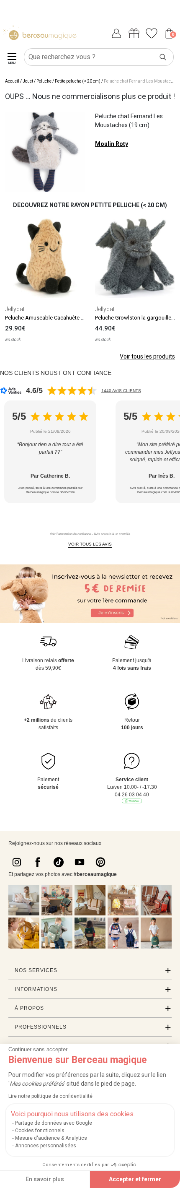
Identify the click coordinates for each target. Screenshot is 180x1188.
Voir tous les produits (147, 356)
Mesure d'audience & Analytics (51, 1138)
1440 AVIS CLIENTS (121, 390)
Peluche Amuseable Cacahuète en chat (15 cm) (61, 318)
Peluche (43, 81)
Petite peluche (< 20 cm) (77, 81)
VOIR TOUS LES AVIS (90, 544)
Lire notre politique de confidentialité (50, 1096)
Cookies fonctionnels (39, 1130)
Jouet (28, 81)
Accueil (12, 81)
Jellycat (15, 309)
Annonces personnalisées (45, 1146)
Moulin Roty (111, 143)
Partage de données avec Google (53, 1123)
